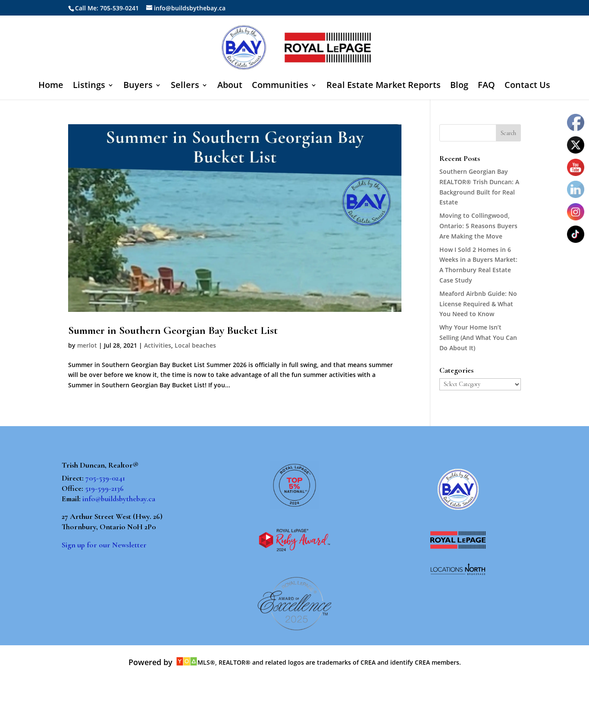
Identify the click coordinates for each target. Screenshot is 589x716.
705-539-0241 (105, 478)
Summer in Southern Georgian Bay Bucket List (173, 330)
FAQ (486, 86)
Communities (280, 86)
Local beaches (195, 345)
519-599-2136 (104, 488)
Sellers (185, 86)
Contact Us (527, 86)
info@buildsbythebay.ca (118, 498)
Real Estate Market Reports (383, 86)
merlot (87, 345)
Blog (459, 86)
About (229, 86)
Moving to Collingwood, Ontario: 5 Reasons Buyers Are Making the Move (478, 225)
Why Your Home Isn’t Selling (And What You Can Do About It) (478, 337)
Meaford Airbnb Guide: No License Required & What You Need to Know (478, 303)
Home (50, 86)
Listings (89, 86)
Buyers (138, 86)
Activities (157, 345)
